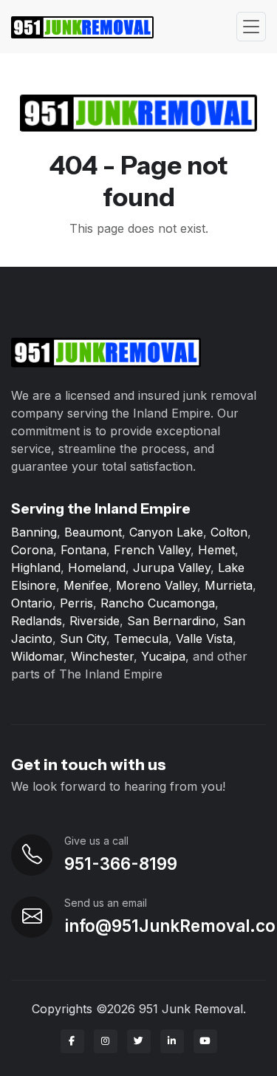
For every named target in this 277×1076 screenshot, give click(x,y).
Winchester (102, 656)
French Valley (152, 549)
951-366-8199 (120, 864)
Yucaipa (163, 656)
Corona (32, 549)
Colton (229, 532)
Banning (34, 532)
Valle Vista (204, 638)
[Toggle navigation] (251, 27)
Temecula (141, 638)
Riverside (94, 620)
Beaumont (93, 532)
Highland (36, 567)
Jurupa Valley (172, 567)
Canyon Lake (166, 532)
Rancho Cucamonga (157, 603)
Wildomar (37, 656)
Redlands (36, 620)
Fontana (83, 549)
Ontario (31, 603)
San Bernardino (171, 620)
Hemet (216, 549)
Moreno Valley (156, 585)
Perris (76, 603)
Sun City (83, 638)
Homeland (97, 567)
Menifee (86, 585)
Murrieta (229, 585)
